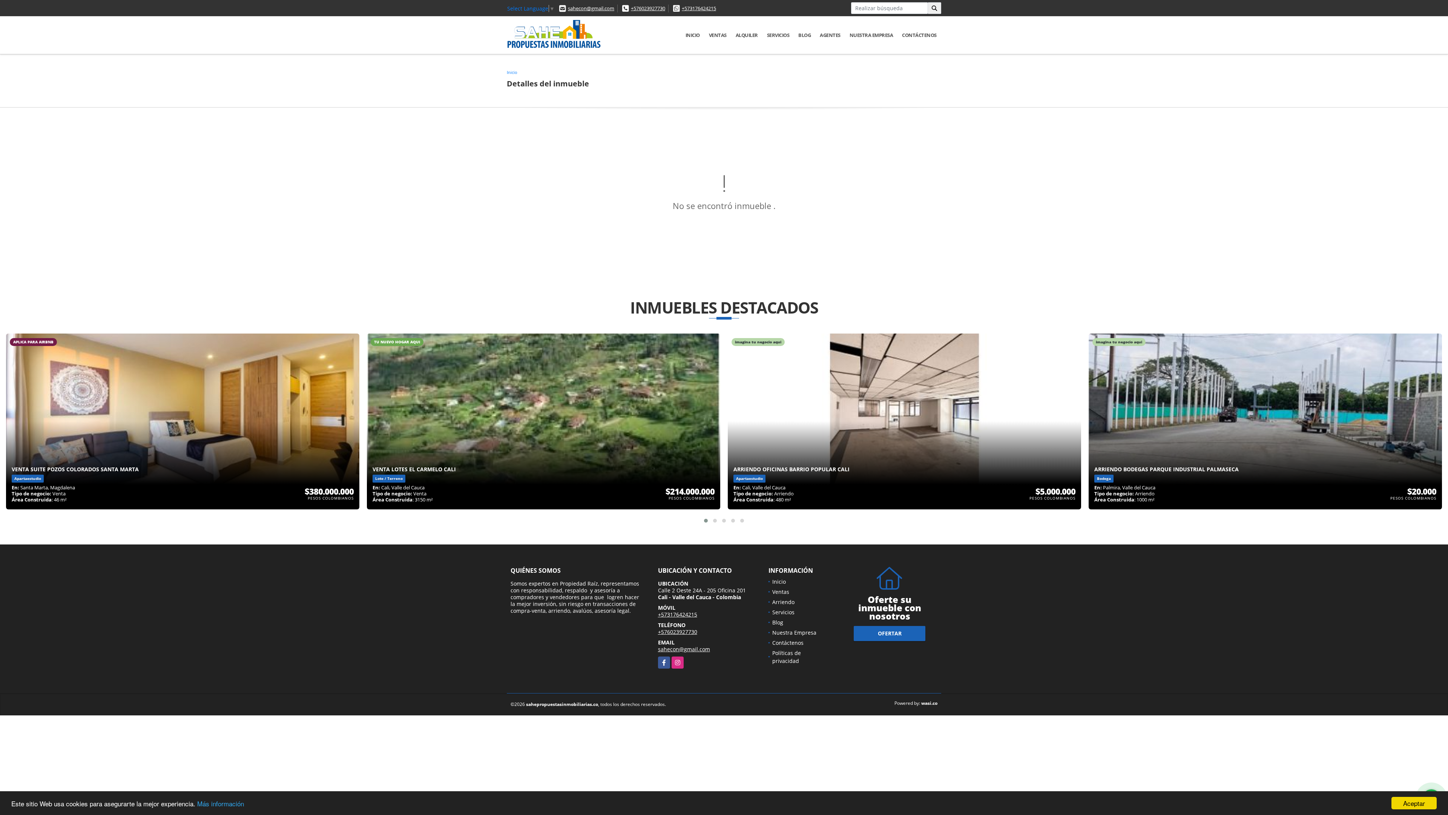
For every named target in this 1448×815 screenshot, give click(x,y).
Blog (804, 35)
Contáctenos (919, 35)
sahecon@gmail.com (591, 8)
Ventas (718, 35)
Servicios (778, 35)
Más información (220, 803)
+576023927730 (648, 8)
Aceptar (1414, 803)
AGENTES (830, 35)
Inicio (693, 35)
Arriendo (783, 602)
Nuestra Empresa (871, 35)
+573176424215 (699, 8)
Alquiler (747, 35)
